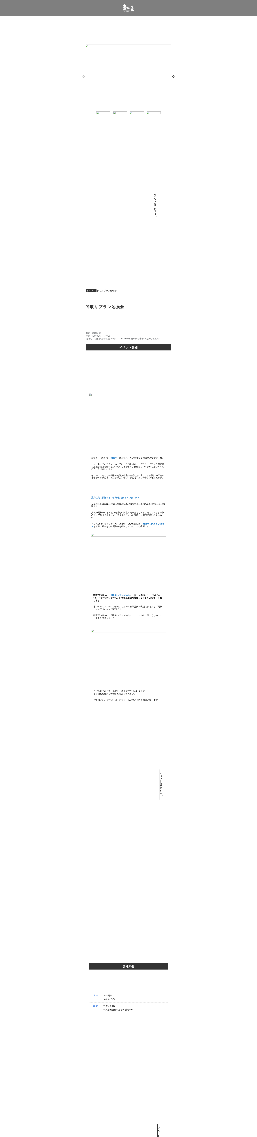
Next (173, 76)
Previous (83, 76)
